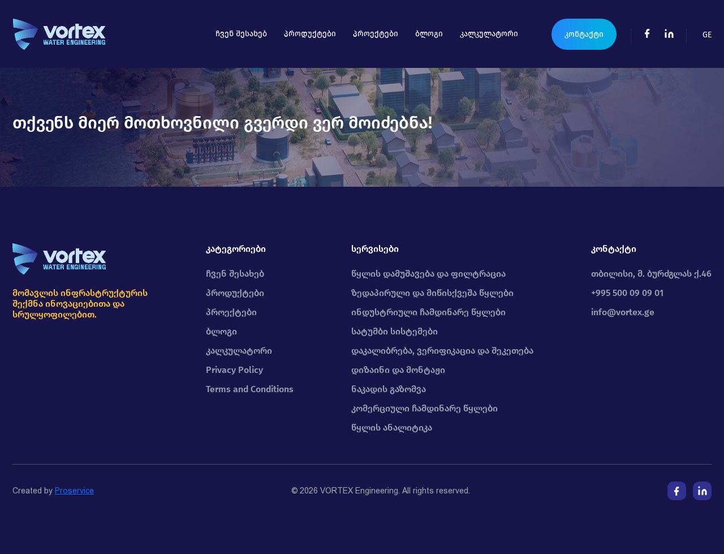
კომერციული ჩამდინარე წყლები (424, 408)
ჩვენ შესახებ (241, 33)
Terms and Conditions (250, 389)
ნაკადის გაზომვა (388, 389)
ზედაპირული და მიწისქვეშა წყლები (432, 292)
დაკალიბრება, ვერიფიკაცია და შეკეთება (442, 350)
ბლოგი (429, 33)
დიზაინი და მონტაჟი (398, 369)
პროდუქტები (310, 33)
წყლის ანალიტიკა (391, 427)
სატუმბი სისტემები (394, 331)
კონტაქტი (584, 34)
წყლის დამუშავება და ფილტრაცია (428, 273)
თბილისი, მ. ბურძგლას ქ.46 (651, 273)
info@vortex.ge (622, 312)
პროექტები (375, 33)
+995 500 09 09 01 (627, 292)
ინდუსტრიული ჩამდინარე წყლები (428, 312)
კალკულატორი (489, 33)
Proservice (74, 490)
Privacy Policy (234, 369)
